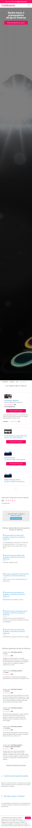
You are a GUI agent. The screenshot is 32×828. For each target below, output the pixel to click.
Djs (17, 381)
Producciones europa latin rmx (15, 436)
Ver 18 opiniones (9, 406)
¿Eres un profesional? (16, 1)
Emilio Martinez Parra (12, 480)
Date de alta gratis (16, 518)
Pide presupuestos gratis (16, 23)
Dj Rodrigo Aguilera (11, 400)
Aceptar (28, 818)
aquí (29, 825)
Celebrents (5, 381)
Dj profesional (9, 458)
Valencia (12, 381)
